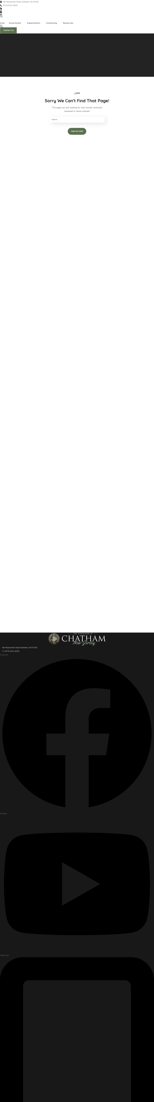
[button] (77, 16)
